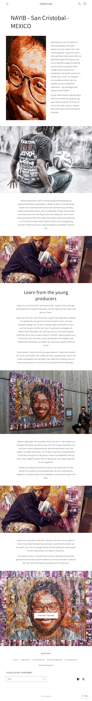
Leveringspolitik (71, 660)
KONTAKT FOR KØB (46, 615)
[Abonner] (43, 679)
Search (16, 660)
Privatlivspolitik (39, 660)
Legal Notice (25, 660)
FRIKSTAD (48, 696)
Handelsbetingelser (46, 665)
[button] (7, 3)
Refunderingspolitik (54, 660)
